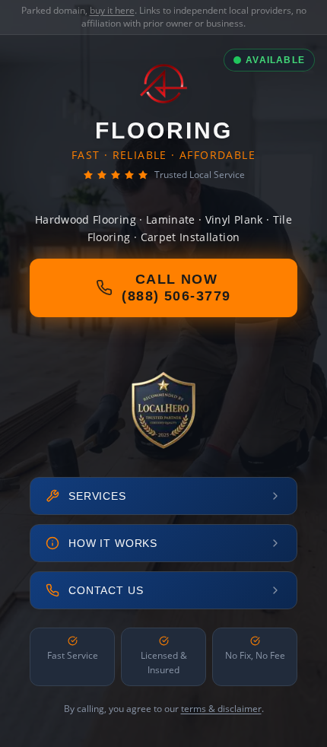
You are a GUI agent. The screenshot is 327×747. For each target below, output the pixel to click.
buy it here (112, 10)
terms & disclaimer (221, 708)
